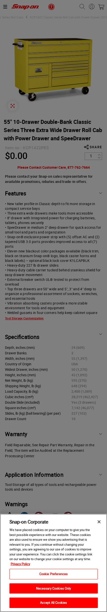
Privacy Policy (20, 564)
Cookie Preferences (53, 574)
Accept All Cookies (53, 602)
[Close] (99, 521)
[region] (53, 563)
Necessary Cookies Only (53, 588)
